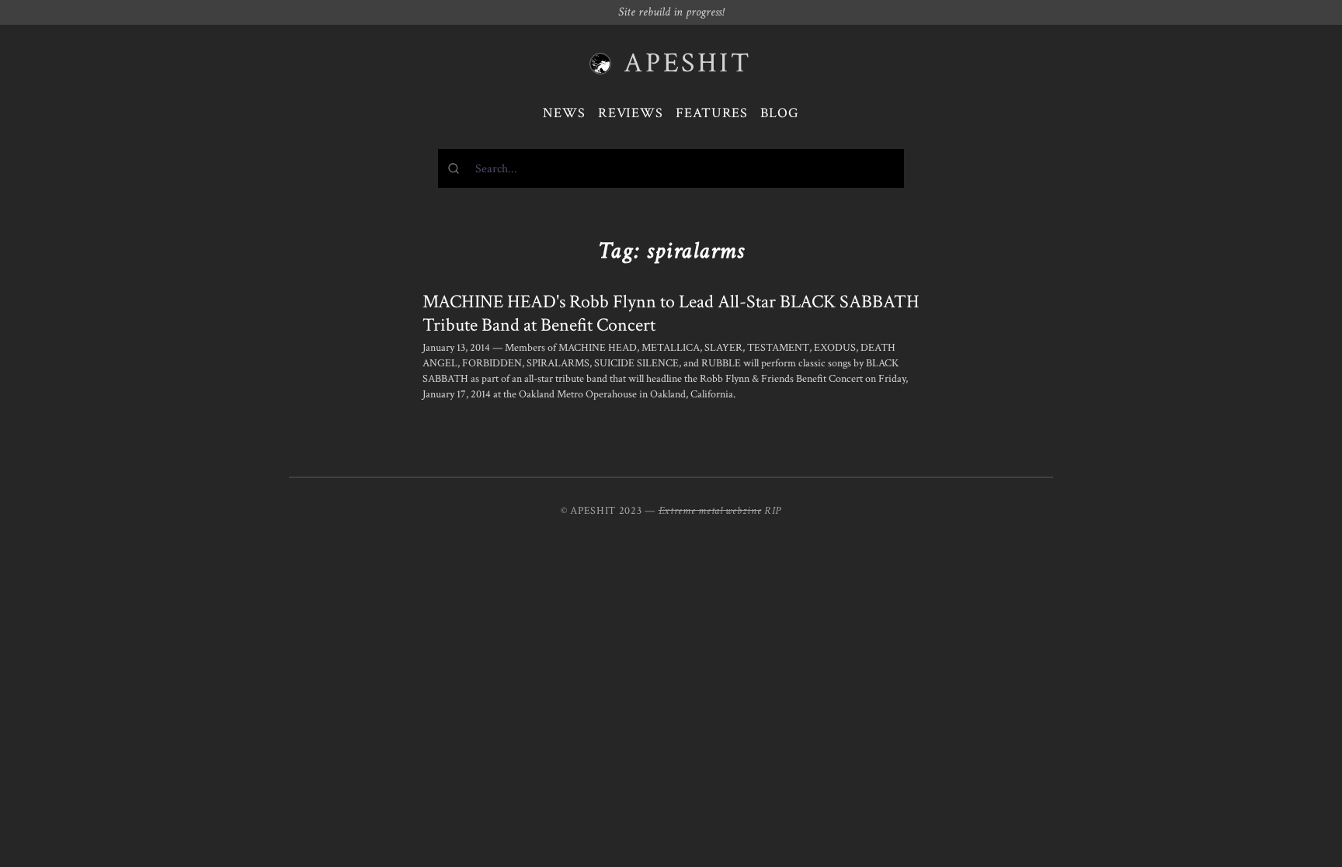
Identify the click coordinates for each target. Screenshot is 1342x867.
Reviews (630, 113)
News (564, 113)
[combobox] (671, 168)
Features (712, 113)
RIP (772, 511)
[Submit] (457, 168)
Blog (779, 113)
